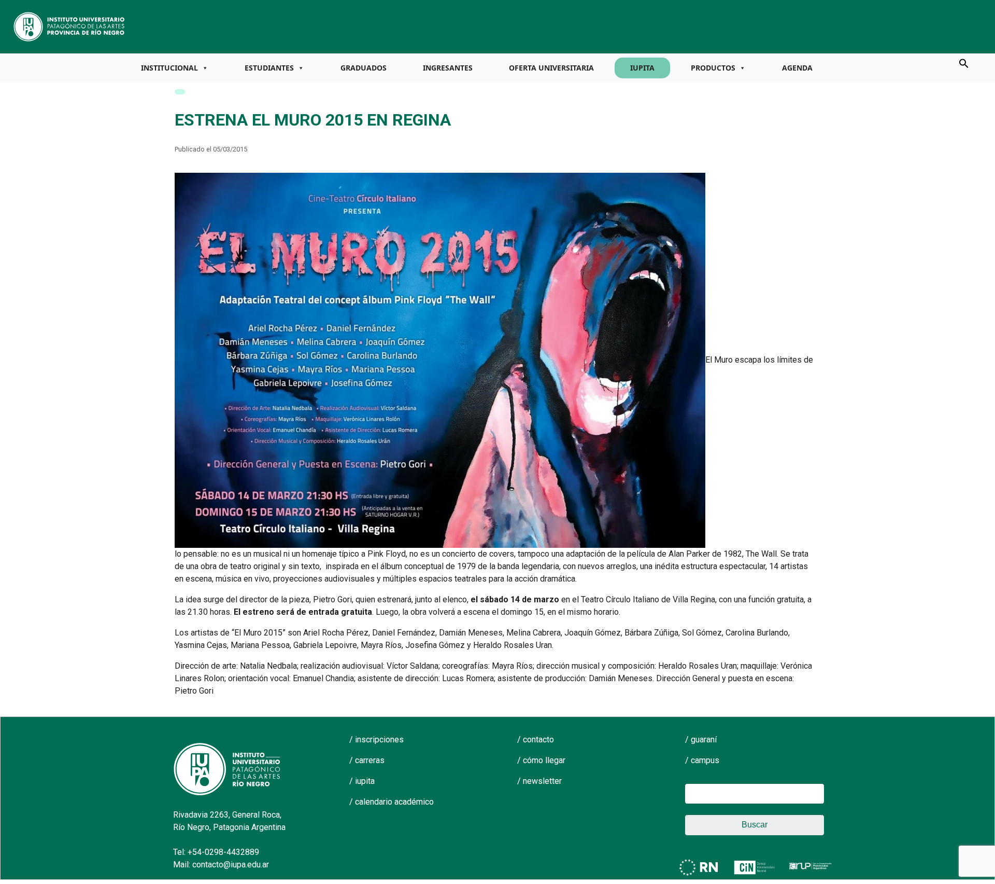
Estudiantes (269, 68)
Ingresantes (448, 68)
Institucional (169, 68)
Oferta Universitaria (551, 68)
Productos (713, 68)
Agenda (797, 68)
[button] (964, 63)
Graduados (363, 68)
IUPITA (642, 68)
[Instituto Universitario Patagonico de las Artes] (69, 26)
